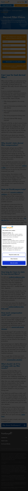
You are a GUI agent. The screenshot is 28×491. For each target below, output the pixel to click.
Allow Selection (14, 258)
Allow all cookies (14, 262)
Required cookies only (14, 254)
